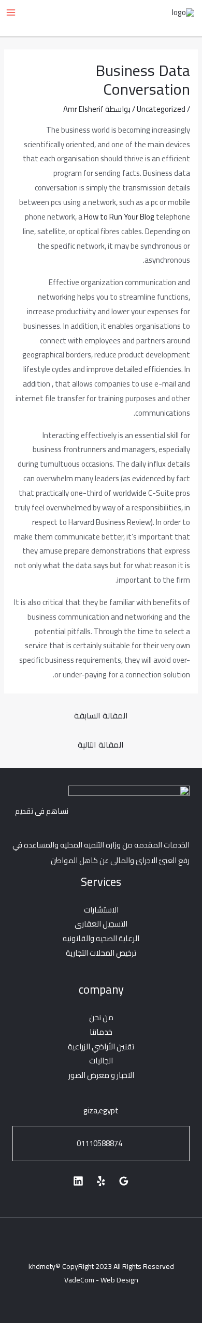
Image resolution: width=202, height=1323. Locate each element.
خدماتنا (101, 1031)
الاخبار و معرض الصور (101, 1075)
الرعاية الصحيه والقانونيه (101, 938)
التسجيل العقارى (101, 923)
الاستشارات (101, 909)
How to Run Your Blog (119, 216)
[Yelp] (101, 1181)
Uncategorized (161, 109)
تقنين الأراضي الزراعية (101, 1046)
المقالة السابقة (101, 715)
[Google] (124, 1181)
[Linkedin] (78, 1181)
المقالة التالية (101, 744)
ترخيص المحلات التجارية (101, 952)
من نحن (101, 1017)
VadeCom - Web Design (101, 1280)
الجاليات (101, 1060)
